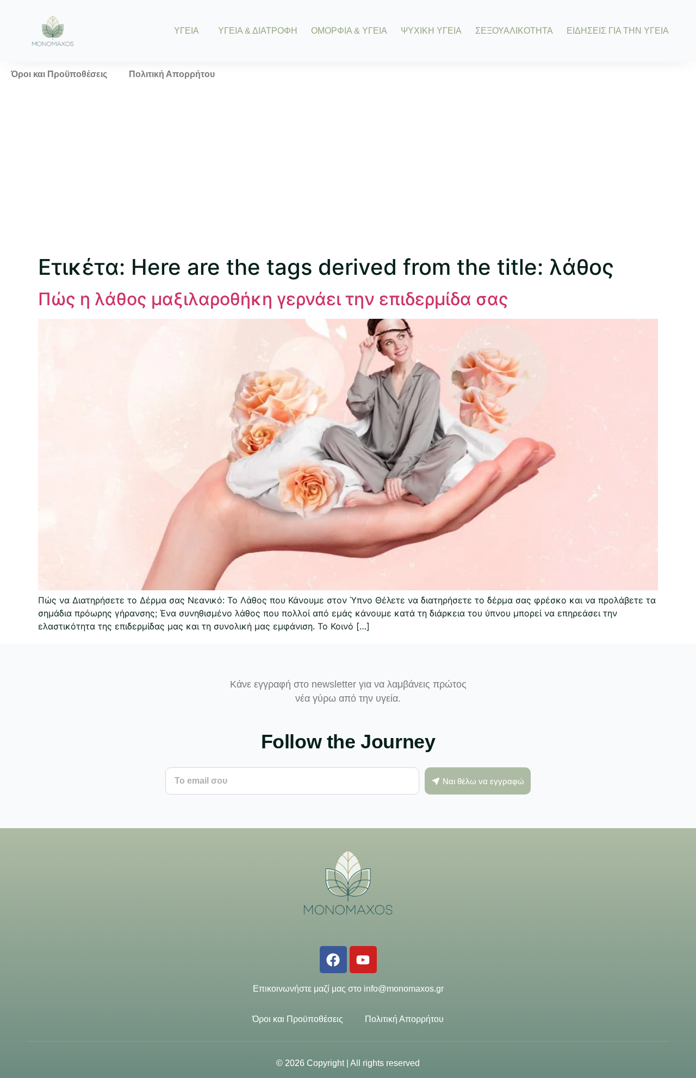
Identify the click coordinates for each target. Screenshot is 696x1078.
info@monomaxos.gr (404, 988)
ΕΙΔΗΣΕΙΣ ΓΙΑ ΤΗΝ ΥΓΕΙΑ (618, 31)
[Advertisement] (348, 168)
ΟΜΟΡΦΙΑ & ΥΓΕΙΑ (349, 31)
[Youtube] (363, 959)
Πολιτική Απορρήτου (172, 74)
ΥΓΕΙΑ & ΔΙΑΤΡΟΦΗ (257, 31)
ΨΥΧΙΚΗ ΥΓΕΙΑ (431, 31)
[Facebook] (333, 959)
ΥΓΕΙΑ (186, 31)
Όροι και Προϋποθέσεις (59, 74)
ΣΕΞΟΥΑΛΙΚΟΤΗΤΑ (514, 31)
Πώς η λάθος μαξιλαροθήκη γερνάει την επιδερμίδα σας (273, 299)
